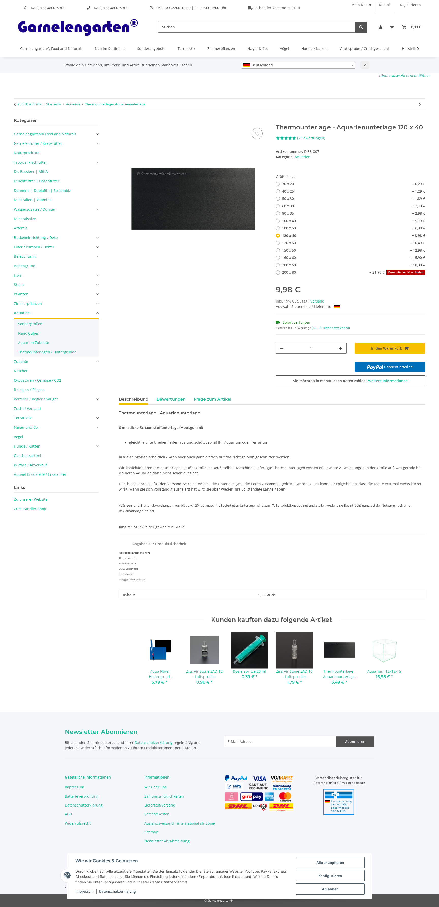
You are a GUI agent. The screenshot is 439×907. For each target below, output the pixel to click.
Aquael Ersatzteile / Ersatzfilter (40, 474)
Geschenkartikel (27, 455)
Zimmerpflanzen (221, 48)
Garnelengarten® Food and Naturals (51, 48)
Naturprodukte (26, 152)
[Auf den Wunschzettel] (257, 133)
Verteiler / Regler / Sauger (36, 399)
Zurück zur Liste (29, 104)
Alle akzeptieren (330, 862)
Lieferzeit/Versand (159, 805)
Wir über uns (155, 787)
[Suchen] (361, 27)
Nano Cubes (28, 333)
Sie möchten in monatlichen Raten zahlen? (350, 380)
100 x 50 (353, 228)
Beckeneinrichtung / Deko (36, 237)
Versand (317, 301)
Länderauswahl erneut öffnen (404, 75)
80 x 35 (353, 213)
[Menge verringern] (281, 348)
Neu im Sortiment (110, 48)
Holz (17, 275)
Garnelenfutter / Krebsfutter (38, 143)
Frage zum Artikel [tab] (212, 399)
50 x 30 (353, 198)
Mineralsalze (25, 218)
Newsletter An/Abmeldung (167, 841)
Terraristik (186, 48)
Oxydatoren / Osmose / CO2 (37, 380)
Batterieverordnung (81, 796)
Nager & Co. (257, 48)
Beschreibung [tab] (133, 399)
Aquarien (302, 156)
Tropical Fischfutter (30, 162)
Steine (19, 284)
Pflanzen (21, 294)
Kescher (21, 370)
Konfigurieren (330, 876)
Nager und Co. (26, 427)
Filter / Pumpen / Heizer (34, 246)
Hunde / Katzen (314, 48)
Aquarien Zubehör (33, 342)
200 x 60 (353, 265)
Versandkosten (156, 814)
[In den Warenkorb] (123, 121)
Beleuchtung (25, 256)
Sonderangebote (151, 48)
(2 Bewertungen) (311, 138)
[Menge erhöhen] (340, 348)
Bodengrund (24, 265)
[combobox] (298, 65)
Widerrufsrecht (78, 823)
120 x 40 (353, 235)
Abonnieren (355, 741)
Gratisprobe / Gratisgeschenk (365, 48)
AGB (68, 814)
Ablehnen (330, 889)
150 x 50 (353, 250)
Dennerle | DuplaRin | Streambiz (42, 190)
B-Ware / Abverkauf (30, 465)
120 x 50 (353, 242)
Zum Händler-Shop (30, 508)
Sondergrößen (30, 323)
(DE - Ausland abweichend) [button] (331, 328)
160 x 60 (353, 257)
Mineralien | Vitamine (33, 199)
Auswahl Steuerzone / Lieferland (304, 306)
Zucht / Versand (27, 408)
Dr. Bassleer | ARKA (31, 171)
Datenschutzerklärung (117, 891)
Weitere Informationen (388, 380)
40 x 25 (353, 191)
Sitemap (151, 832)
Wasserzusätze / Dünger (34, 209)
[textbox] (298, 65)
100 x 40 (353, 220)
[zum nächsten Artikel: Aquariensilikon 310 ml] (420, 104)
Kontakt (385, 4)
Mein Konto (361, 4)
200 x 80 (353, 272)
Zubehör (21, 361)
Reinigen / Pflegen (29, 389)
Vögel (284, 48)
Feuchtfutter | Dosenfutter (36, 181)
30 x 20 (353, 183)
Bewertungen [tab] (171, 399)
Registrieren (410, 4)
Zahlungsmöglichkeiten (164, 796)
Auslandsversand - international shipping (179, 823)
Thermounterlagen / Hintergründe (47, 352)
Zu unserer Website (31, 499)
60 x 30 (353, 206)
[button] (380, 27)
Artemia (20, 228)
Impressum (84, 891)
